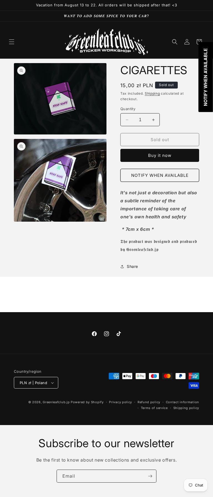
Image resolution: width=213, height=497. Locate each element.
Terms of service (154, 408)
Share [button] (132, 266)
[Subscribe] (150, 476)
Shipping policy (186, 408)
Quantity (127, 109)
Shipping (152, 93)
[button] (12, 42)
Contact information (182, 402)
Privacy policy (120, 402)
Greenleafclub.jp (56, 402)
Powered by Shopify (87, 402)
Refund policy (149, 402)
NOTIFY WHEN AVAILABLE (160, 175)
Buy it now (159, 155)
